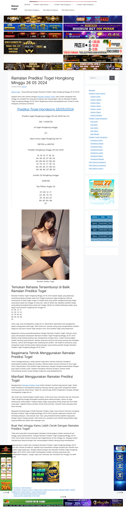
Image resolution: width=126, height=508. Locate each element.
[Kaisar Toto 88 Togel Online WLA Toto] (6, 490)
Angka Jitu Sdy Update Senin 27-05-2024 (26, 496)
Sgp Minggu (94, 134)
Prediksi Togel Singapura (62, 4)
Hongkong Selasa (96, 143)
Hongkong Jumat (96, 153)
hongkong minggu (27, 490)
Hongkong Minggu (97, 159)
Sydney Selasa (95, 100)
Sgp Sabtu (94, 131)
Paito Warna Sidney (68, 10)
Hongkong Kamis (96, 150)
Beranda (27, 4)
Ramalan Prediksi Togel (46, 97)
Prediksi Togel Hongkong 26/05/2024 (45, 109)
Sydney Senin (95, 97)
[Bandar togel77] (101, 204)
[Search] (112, 78)
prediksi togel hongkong (50, 490)
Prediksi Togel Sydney (41, 4)
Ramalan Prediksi (64, 490)
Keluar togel (15, 92)
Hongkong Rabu (96, 147)
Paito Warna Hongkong (50, 10)
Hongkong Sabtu (96, 156)
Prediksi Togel (38, 490)
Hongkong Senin (96, 140)
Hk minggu (16, 488)
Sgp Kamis (94, 128)
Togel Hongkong (26, 488)
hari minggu (17, 490)
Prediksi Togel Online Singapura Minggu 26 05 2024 (29, 493)
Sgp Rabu (94, 125)
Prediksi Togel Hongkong (85, 4)
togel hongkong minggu (39, 492)
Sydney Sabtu (95, 112)
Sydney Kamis (95, 106)
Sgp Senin (94, 122)
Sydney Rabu (95, 103)
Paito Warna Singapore (32, 10)
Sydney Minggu (96, 115)
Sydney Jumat (95, 109)
